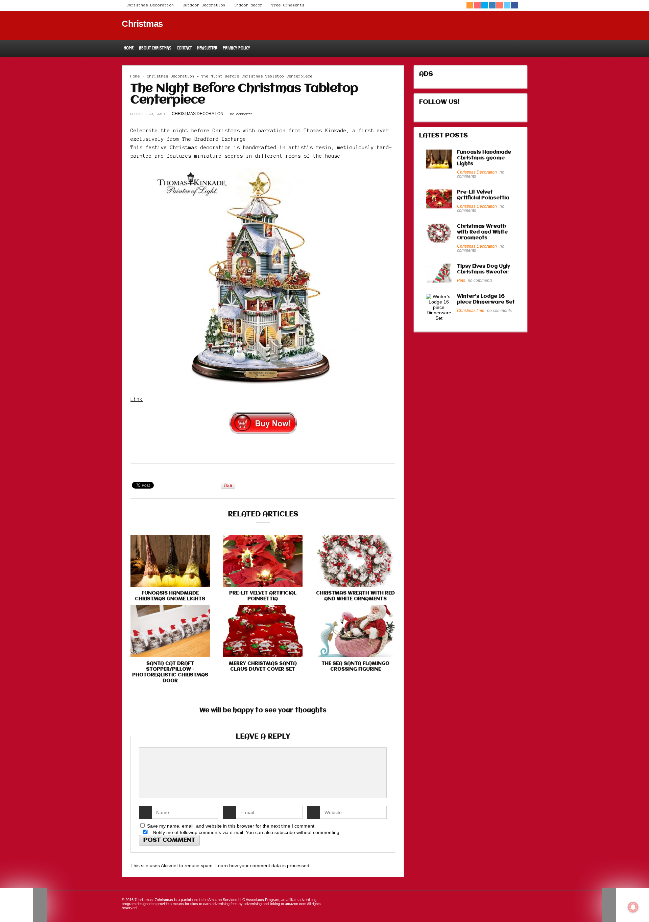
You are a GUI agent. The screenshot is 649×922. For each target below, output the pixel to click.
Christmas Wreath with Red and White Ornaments (355, 596)
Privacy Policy (236, 47)
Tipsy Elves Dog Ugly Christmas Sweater (483, 269)
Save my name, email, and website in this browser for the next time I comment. (231, 826)
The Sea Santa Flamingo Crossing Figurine (355, 666)
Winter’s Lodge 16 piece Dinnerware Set (486, 299)
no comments (241, 114)
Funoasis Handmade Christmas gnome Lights (170, 596)
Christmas (142, 24)
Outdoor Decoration (204, 5)
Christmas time (470, 310)
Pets (461, 280)
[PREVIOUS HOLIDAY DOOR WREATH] (23, 905)
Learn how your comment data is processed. (263, 865)
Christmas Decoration (150, 5)
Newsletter (207, 47)
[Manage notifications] (633, 907)
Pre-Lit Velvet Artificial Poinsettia (262, 596)
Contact (184, 47)
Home (129, 47)
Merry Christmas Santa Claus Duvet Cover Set (263, 666)
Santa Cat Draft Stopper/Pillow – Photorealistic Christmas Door (170, 672)
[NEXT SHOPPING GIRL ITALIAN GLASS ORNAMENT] (625, 905)
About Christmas (155, 47)
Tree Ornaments (288, 5)
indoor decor (248, 5)
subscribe (284, 832)
